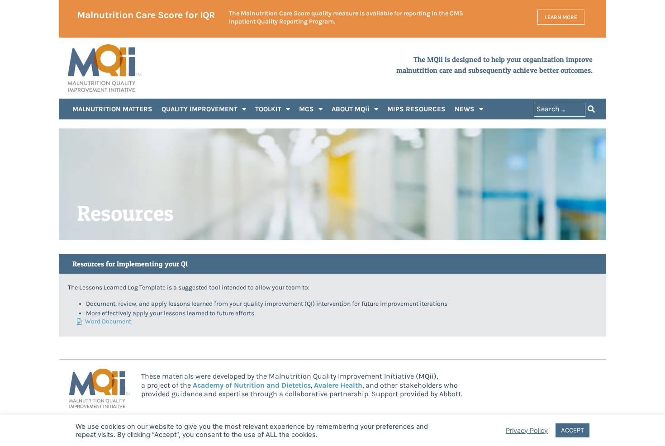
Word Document (108, 321)
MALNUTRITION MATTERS (112, 109)
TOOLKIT (268, 109)
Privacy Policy (527, 431)
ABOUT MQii (351, 109)
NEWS (465, 109)
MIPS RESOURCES (416, 109)
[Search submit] (591, 109)
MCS (306, 109)
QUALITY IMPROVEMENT (200, 109)
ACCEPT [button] (572, 430)
